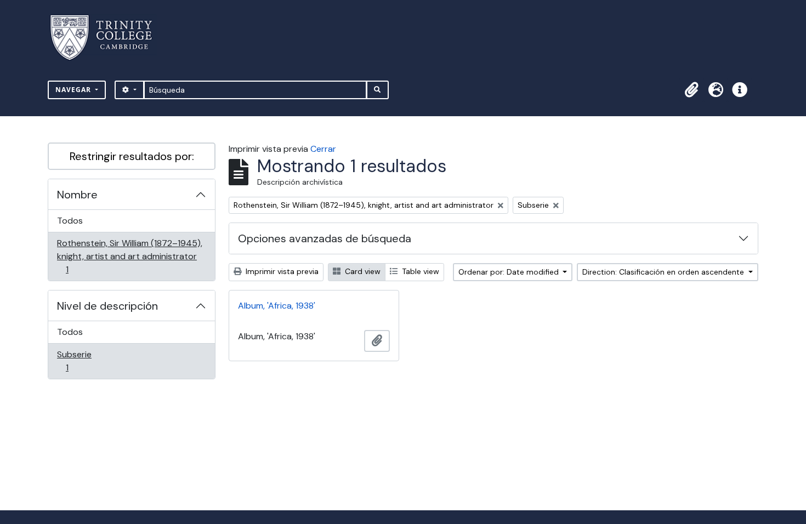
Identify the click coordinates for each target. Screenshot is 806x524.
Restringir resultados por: (132, 156)
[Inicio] (108, 37)
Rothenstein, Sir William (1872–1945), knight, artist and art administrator (129, 256)
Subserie (82, 360)
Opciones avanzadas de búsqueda (324, 238)
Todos (70, 220)
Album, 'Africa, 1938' (276, 305)
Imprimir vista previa (281, 271)
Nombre (77, 194)
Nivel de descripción (107, 306)
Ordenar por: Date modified (509, 272)
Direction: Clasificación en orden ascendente (664, 272)
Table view (419, 271)
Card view (362, 271)
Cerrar (323, 149)
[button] (691, 90)
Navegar (74, 89)
